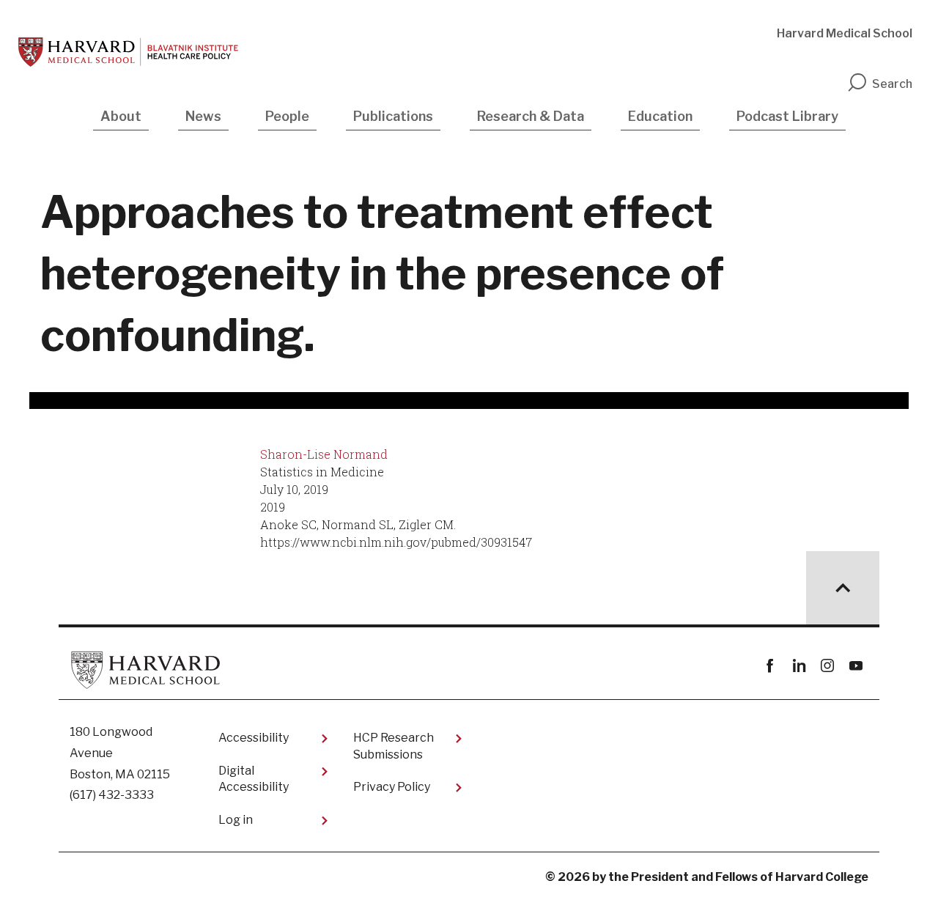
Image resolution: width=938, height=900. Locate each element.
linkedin (798, 666)
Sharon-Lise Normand (324, 454)
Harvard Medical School (844, 33)
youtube (855, 666)
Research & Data (530, 116)
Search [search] (892, 84)
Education (660, 116)
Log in (235, 820)
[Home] (128, 52)
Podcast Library (787, 116)
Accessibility (253, 738)
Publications (393, 116)
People (287, 116)
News (203, 116)
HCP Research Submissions (393, 746)
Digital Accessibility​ (253, 779)
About (120, 116)
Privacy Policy (391, 787)
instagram (827, 666)
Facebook (770, 666)
